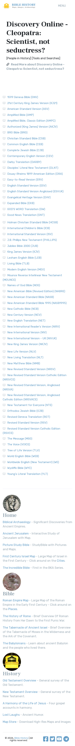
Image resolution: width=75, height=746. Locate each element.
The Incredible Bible (16, 567)
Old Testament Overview (19, 680)
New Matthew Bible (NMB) (23, 363)
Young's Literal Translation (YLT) (27, 474)
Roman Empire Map (15, 600)
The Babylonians (14, 643)
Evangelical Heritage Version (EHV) (29, 197)
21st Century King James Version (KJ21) (32, 103)
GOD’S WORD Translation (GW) (26, 209)
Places (12, 609)
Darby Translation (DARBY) (24, 162)
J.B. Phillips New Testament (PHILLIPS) (32, 240)
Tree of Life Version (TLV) (23, 450)
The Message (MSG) (19, 438)
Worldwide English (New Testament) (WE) (33, 462)
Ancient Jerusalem (16, 533)
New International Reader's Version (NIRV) (33, 326)
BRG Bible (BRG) (17, 132)
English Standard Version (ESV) (26, 185)
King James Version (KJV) (23, 251)
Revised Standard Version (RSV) (27, 422)
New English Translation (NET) (26, 320)
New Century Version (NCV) (24, 314)
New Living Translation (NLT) (25, 357)
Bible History (21, 738)
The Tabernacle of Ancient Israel (25, 627)
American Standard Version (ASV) (28, 109)
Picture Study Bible (16, 545)
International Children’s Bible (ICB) (28, 228)
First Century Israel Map (19, 556)
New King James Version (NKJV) (27, 344)
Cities (61, 560)
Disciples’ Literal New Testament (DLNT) (32, 167)
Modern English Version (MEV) (26, 269)
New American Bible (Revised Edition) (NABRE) (36, 291)
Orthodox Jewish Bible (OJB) (25, 411)
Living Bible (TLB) (18, 263)
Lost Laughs (11, 714)
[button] (62, 5)
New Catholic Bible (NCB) (23, 308)
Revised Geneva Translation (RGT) (28, 416)
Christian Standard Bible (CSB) (26, 138)
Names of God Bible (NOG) (23, 285)
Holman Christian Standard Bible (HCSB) (32, 222)
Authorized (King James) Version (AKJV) (32, 126)
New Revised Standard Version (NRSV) (31, 369)
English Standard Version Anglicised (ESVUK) (35, 191)
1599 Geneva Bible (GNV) (22, 97)
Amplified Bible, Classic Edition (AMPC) (31, 120)
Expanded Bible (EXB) (20, 203)
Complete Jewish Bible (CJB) (25, 150)
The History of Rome (17, 616)
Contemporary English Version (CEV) (30, 156)
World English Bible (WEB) (23, 456)
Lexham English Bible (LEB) (24, 257)
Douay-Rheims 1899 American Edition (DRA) (35, 173)
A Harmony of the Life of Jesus (24, 703)
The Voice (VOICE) (18, 444)
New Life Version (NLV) (21, 351)
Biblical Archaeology (17, 522)
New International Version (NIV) (27, 332)
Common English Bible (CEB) (25, 144)
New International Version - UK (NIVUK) (32, 338)
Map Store (9, 722)
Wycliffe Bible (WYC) (19, 468)
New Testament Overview (20, 692)
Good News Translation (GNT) (26, 215)
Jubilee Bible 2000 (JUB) (22, 246)
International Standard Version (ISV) (30, 234)
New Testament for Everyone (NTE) (29, 405)
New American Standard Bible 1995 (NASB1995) (37, 303)
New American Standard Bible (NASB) (30, 297)
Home (10, 515)
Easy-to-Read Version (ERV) (25, 179)
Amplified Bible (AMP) (20, 115)
